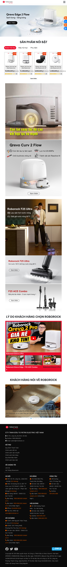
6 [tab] (39, 34)
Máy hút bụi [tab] (23, 48)
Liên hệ (7, 468)
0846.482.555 (42, 518)
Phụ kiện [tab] (34, 48)
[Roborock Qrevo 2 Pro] (33, 21)
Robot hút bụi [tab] (10, 48)
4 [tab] (35, 34)
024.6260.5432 (16, 508)
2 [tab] (30, 34)
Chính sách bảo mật (11, 460)
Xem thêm (33, 78)
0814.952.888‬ (53, 493)
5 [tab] (37, 34)
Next (63, 401)
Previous (1, 21)
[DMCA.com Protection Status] (57, 549)
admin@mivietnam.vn (17, 441)
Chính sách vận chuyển (12, 452)
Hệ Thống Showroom (11, 470)
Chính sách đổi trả (11, 450)
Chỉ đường (14, 481)
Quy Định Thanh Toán (12, 448)
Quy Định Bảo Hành (11, 457)
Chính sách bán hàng (11, 455)
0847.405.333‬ (41, 516)
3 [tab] (32, 34)
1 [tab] (27, 34)
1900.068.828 (16, 438)
